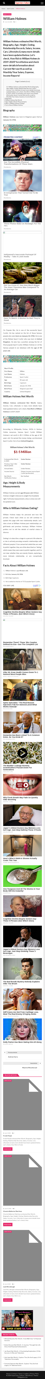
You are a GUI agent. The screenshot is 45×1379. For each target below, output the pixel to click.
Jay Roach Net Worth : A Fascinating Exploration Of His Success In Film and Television (22, 1352)
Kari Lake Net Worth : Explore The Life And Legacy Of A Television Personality (22, 1358)
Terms (20, 1374)
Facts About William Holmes (13, 105)
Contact (14, 1374)
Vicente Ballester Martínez (12, 1211)
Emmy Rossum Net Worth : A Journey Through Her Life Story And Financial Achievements (22, 1346)
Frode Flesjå (7, 1136)
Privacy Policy (34, 1374)
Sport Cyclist (7, 14)
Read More (7, 1149)
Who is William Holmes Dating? (14, 103)
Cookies (26, 1374)
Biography (8, 98)
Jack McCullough (9, 1287)
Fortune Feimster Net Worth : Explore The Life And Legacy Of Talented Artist (21, 1364)
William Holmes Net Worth (13, 100)
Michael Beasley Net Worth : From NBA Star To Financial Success (22, 1339)
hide (28, 81)
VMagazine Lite (22, 1377)
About (8, 1374)
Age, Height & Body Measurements (15, 102)
